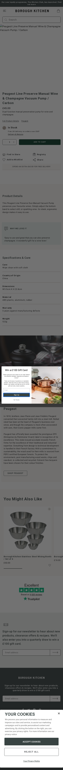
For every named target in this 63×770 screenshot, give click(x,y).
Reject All (31, 752)
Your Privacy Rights (31, 761)
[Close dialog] (59, 368)
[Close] (59, 713)
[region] (31, 739)
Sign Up (16, 395)
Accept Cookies (31, 741)
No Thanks (17, 400)
